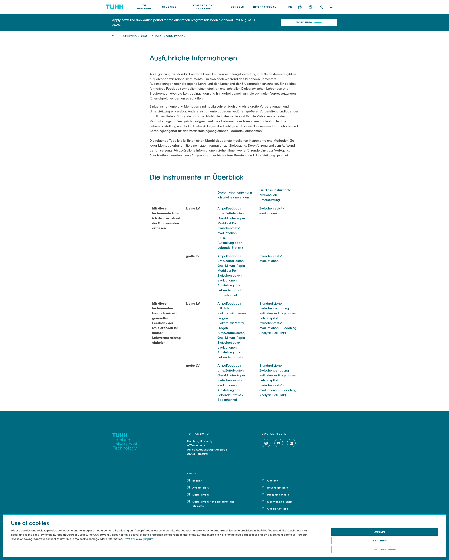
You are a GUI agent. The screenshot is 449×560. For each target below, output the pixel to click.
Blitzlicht (223, 308)
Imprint (148, 538)
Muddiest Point (228, 223)
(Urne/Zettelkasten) (231, 333)
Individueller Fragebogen (277, 313)
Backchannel (227, 295)
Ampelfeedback (229, 208)
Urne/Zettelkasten (230, 213)
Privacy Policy (133, 538)
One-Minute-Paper (231, 218)
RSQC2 (222, 238)
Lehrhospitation (270, 318)
